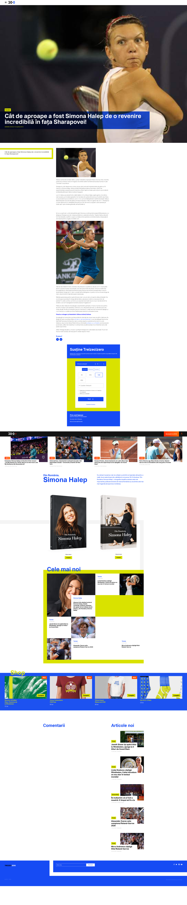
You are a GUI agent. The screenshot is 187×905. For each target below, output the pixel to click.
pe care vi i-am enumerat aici (82, 319)
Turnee (100, 576)
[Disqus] (75, 750)
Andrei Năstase (103, 466)
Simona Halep (77, 598)
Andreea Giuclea (120, 802)
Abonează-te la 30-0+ (171, 434)
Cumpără (68, 557)
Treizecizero (119, 751)
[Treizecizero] (22, 865)
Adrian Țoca (9, 127)
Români (7, 110)
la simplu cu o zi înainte (92, 323)
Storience (174, 879)
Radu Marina (59, 466)
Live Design (179, 879)
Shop (18, 672)
